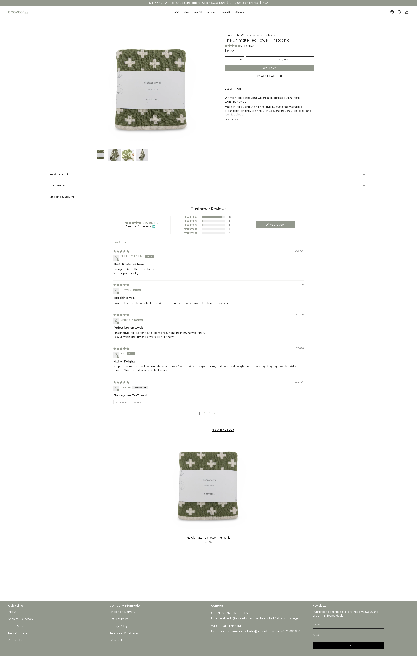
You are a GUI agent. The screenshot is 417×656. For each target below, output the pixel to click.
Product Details (60, 174)
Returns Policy (119, 619)
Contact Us (15, 640)
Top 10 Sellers (17, 626)
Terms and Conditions (124, 633)
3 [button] (209, 413)
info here (231, 631)
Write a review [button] (275, 224)
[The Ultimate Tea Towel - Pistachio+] (208, 486)
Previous (94, 90)
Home (228, 35)
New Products (17, 633)
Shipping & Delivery (122, 611)
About (12, 611)
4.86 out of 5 (150, 222)
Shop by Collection (20, 619)
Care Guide (57, 185)
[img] (121, 251)
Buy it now (270, 68)
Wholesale (116, 640)
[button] (186, 12)
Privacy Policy (119, 626)
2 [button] (204, 413)
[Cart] (407, 12)
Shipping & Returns (62, 197)
